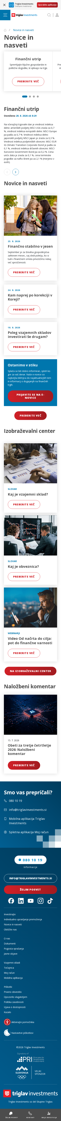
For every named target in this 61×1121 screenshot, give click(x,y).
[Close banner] (4, 5)
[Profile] (57, 15)
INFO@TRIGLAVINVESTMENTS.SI (30, 878)
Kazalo (7, 1012)
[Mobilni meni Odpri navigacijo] (5, 15)
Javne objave (10, 953)
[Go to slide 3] (34, 97)
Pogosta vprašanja (14, 948)
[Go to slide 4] (38, 97)
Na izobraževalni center (30, 671)
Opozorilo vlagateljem (15, 996)
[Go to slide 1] (24, 97)
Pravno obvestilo (13, 991)
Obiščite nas (10, 929)
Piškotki (8, 986)
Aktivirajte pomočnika (22, 1022)
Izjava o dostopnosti (15, 1007)
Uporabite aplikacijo (47, 4)
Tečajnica (9, 967)
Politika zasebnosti (14, 1002)
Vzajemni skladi (12, 962)
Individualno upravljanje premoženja (23, 919)
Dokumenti (10, 943)
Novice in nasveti (13, 924)
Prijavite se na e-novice (30, 396)
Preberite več (28, 81)
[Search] (49, 15)
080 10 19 (32, 859)
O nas (7, 938)
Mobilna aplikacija (13, 977)
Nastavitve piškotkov (22, 1032)
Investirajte (10, 914)
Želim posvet (30, 889)
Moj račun (9, 972)
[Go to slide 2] (30, 97)
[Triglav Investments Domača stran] (24, 15)
